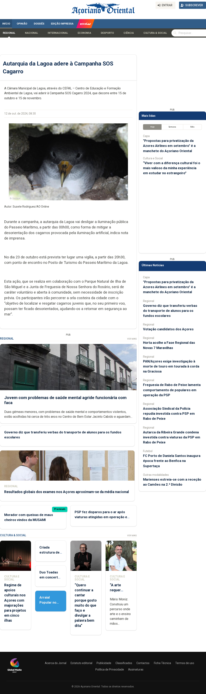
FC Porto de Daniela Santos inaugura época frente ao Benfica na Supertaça (171, 461)
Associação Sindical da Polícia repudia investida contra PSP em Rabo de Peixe (169, 413)
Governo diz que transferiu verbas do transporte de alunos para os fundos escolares (170, 311)
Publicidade (104, 663)
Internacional (58, 33)
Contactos (142, 663)
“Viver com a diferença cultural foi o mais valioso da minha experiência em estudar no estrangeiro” (171, 168)
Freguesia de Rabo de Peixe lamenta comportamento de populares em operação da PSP (172, 390)
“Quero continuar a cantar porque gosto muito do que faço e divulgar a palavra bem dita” (86, 605)
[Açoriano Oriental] (14, 673)
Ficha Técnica (162, 663)
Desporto (107, 33)
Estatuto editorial (81, 663)
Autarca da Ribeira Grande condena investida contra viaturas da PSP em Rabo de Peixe (171, 437)
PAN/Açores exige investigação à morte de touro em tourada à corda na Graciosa (171, 366)
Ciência (129, 33)
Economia (84, 33)
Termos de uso (184, 663)
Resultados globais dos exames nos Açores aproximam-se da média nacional (66, 492)
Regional (9, 33)
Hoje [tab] (152, 127)
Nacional (31, 33)
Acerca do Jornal (55, 663)
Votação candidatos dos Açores (168, 329)
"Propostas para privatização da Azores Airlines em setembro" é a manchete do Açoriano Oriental (169, 146)
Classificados (123, 663)
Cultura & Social (155, 33)
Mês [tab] (192, 127)
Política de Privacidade (109, 669)
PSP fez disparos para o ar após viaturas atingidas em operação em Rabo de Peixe (102, 517)
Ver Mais (132, 339)
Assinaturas (135, 669)
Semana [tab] (172, 127)
